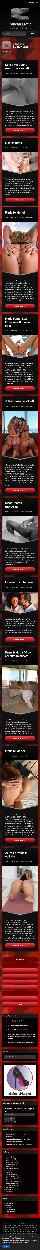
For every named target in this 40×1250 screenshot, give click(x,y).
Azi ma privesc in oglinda (16, 854)
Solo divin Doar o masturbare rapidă (17, 66)
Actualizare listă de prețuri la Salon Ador (18, 1139)
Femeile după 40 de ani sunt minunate (18, 654)
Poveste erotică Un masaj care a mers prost (19, 1144)
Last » (20, 1004)
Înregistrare (9, 1203)
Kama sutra (9, 1180)
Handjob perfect (17, 1021)
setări (26, 1243)
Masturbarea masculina (13, 504)
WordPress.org (10, 1211)
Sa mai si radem (10, 1185)
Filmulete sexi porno (12, 1178)
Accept (6, 1246)
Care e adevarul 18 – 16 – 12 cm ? (16, 1134)
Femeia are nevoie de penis (20, 1025)
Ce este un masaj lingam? (14, 1141)
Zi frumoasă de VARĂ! (19, 401)
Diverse (8, 1166)
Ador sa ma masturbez (21, 1030)
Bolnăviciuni (29, 73)
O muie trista (13, 143)
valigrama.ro (30, 1042)
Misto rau (9, 1136)
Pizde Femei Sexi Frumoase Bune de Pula (17, 322)
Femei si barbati (10, 1176)
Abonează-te (9, 1119)
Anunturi (8, 1157)
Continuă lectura (24, 130)
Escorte (8, 1172)
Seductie (8, 1187)
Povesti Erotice (10, 1183)
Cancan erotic (10, 1161)
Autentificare (9, 1205)
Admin (23, 73)
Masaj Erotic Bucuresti (12, 1182)
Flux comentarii (10, 1209)
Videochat (9, 1191)
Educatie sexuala (11, 1168)
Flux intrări (9, 1207)
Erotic (7, 1170)
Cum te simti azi (11, 1163)
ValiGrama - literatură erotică (16, 1042)
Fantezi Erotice (10, 1174)
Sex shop (8, 1189)
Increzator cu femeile (19, 582)
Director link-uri (10, 1164)
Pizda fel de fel (15, 751)
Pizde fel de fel (15, 212)
